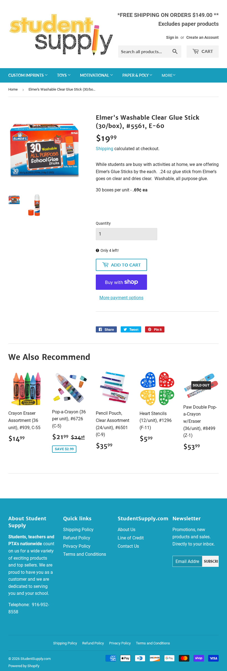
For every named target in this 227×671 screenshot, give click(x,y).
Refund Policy (76, 538)
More (167, 75)
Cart (206, 51)
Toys (62, 75)
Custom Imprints (26, 75)
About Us (126, 529)
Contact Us (128, 546)
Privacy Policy (77, 546)
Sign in (172, 37)
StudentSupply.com (35, 659)
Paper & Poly (135, 75)
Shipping (104, 148)
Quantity (103, 223)
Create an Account (202, 37)
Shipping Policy (78, 529)
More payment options (121, 297)
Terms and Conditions (84, 554)
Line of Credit (131, 538)
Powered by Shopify (23, 666)
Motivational (95, 75)
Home (13, 89)
